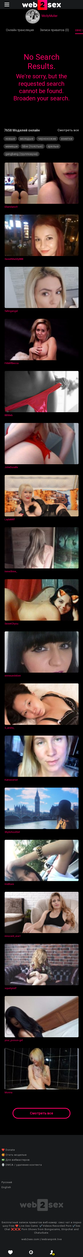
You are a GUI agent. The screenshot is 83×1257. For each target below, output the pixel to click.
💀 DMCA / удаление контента (22, 1164)
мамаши (11, 146)
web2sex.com (30, 1239)
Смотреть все (68, 130)
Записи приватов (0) (54, 30)
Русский (7, 1182)
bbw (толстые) (32, 146)
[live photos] (31, 1252)
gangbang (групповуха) (21, 154)
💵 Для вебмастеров (16, 1159)
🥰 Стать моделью (14, 1154)
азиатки (66, 138)
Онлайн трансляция (20, 30)
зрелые (53, 146)
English (6, 1187)
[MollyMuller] (32, 16)
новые (10, 138)
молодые (26, 138)
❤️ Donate (8, 1149)
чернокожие (47, 138)
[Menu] (7, 4)
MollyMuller (50, 16)
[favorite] (10, 1252)
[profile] (52, 1252)
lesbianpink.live (52, 1239)
